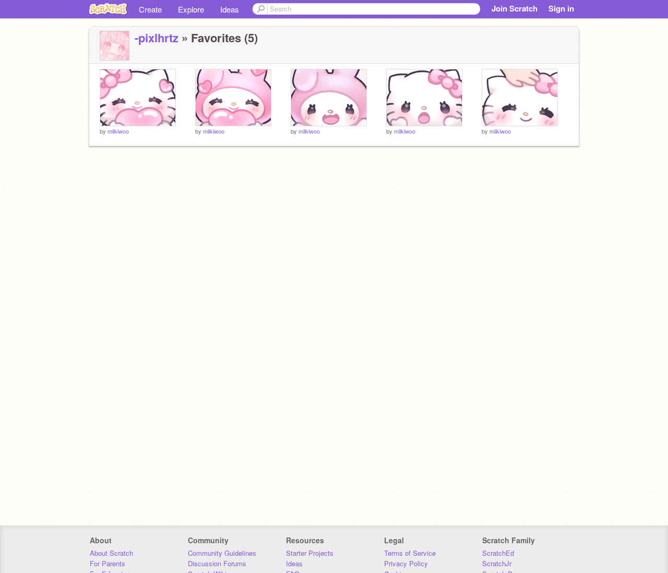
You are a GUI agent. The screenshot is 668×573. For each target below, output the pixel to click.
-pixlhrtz (156, 37)
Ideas (229, 9)
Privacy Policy (406, 563)
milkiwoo (118, 131)
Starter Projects (309, 553)
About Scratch (111, 553)
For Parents (107, 563)
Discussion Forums (217, 563)
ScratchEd (498, 553)
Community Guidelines (222, 553)
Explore (191, 9)
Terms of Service (410, 553)
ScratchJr (496, 563)
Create (150, 9)
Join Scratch (515, 8)
